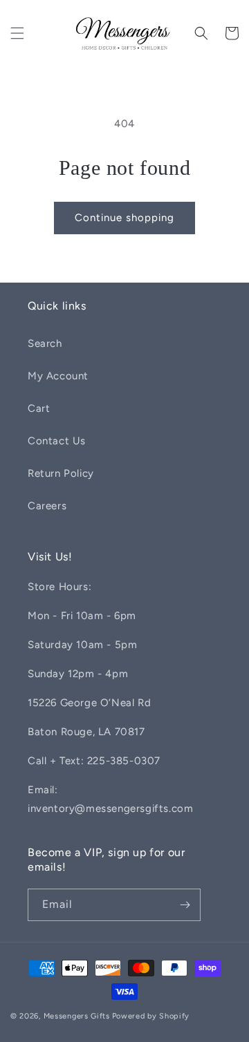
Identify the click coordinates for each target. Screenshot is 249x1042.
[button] (17, 33)
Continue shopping (124, 217)
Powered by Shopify (151, 1016)
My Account (58, 376)
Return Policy (61, 473)
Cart (39, 408)
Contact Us (57, 441)
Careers (47, 506)
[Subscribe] (184, 905)
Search (45, 343)
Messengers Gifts (77, 1016)
